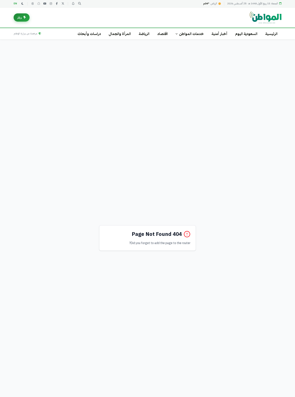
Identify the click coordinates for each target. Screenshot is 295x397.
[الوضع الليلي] (22, 3)
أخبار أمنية (219, 34)
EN (15, 3)
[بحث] (79, 3)
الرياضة (144, 34)
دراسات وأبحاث (89, 34)
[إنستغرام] (51, 3)
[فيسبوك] (57, 3)
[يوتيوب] (45, 3)
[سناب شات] (38, 3)
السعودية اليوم (246, 34)
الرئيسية (271, 34)
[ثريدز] (32, 3)
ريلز (19, 17)
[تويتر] (63, 3)
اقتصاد (162, 34)
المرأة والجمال (120, 34)
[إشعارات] (73, 3)
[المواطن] (265, 17)
